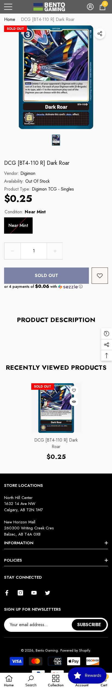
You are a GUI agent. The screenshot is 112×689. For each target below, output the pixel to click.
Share (99, 33)
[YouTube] (34, 593)
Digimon (27, 173)
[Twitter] (47, 593)
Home (9, 19)
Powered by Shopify (75, 650)
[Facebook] (7, 593)
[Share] (99, 33)
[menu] (8, 7)
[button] (90, 7)
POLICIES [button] (13, 560)
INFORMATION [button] (18, 543)
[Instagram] (20, 593)
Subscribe (89, 625)
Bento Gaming (47, 650)
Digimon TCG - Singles (53, 189)
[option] (56, 77)
